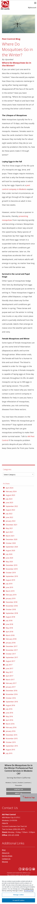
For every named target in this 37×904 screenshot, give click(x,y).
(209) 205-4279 (19, 829)
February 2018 (11, 639)
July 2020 (9, 554)
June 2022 (9, 517)
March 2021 (10, 536)
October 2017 (11, 654)
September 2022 (12, 506)
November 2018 (12, 606)
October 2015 (11, 742)
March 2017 (10, 680)
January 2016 (10, 731)
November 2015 (12, 738)
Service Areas (7, 856)
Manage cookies (18, 895)
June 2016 (9, 713)
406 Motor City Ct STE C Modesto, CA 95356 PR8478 (11, 820)
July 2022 (9, 514)
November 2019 (12, 569)
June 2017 (9, 668)
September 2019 (12, 576)
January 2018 (10, 643)
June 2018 (9, 624)
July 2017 (9, 665)
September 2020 (12, 547)
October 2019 (11, 573)
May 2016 (9, 716)
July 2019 (9, 584)
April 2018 (9, 632)
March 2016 (10, 724)
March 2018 (10, 635)
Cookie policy (28, 891)
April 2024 (9, 488)
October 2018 (11, 609)
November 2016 (12, 694)
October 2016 (11, 698)
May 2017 (9, 672)
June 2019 (9, 587)
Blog (4, 850)
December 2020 (11, 539)
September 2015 (12, 746)
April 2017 (9, 676)
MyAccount (32, 7)
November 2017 (12, 650)
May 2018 (9, 628)
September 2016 (12, 702)
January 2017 (10, 687)
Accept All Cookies (18, 900)
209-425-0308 (13, 835)
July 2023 (9, 499)
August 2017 (10, 661)
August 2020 (10, 550)
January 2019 (10, 598)
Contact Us (18, 789)
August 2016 (10, 705)
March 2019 (10, 591)
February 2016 (11, 727)
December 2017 (11, 646)
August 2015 (10, 750)
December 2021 (11, 525)
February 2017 (11, 683)
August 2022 (10, 510)
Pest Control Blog (11, 39)
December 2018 (11, 602)
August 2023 (10, 495)
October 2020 (11, 543)
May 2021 (9, 528)
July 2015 (9, 753)
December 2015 (11, 735)
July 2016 (9, 709)
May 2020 (9, 562)
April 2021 (9, 532)
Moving (5, 862)
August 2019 (10, 580)
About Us (18, 793)
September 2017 (12, 657)
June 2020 (9, 558)
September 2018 (12, 613)
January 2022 (10, 521)
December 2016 (11, 690)
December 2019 (11, 565)
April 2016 (9, 720)
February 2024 (11, 491)
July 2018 (9, 620)
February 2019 (11, 595)
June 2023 (9, 502)
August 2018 (10, 617)
